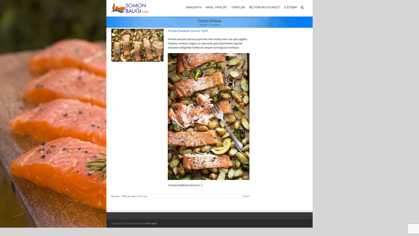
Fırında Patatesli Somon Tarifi (188, 31)
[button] (302, 7)
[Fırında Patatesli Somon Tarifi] (137, 45)
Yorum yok (142, 196)
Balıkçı (117, 196)
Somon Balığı (151, 223)
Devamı (245, 196)
